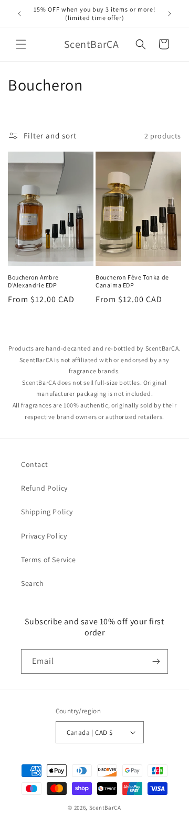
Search (32, 583)
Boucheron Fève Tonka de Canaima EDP (132, 281)
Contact (34, 464)
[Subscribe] (155, 661)
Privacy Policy (44, 536)
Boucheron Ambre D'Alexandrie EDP (33, 281)
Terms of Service (48, 559)
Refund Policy (44, 488)
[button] (21, 44)
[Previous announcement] (19, 13)
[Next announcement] (169, 13)
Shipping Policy (47, 511)
